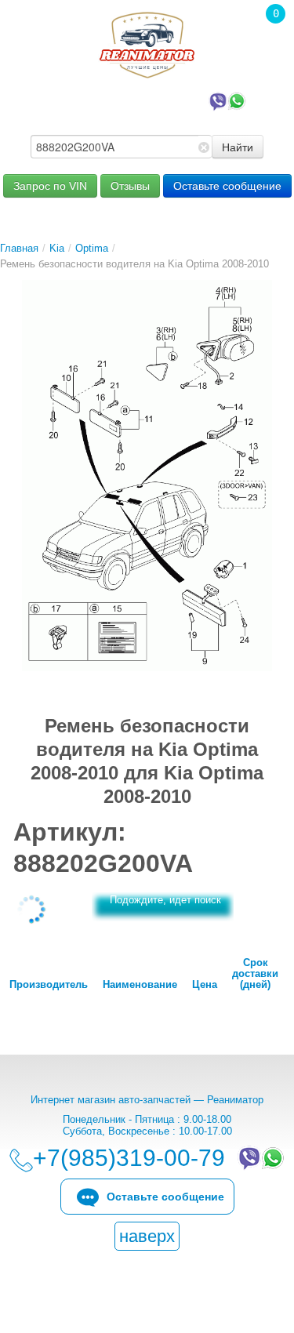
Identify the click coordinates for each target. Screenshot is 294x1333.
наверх (147, 1236)
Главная (19, 248)
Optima (91, 248)
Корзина (267, 35)
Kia (56, 248)
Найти (237, 146)
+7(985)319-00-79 (132, 100)
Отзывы (130, 186)
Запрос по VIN (50, 186)
